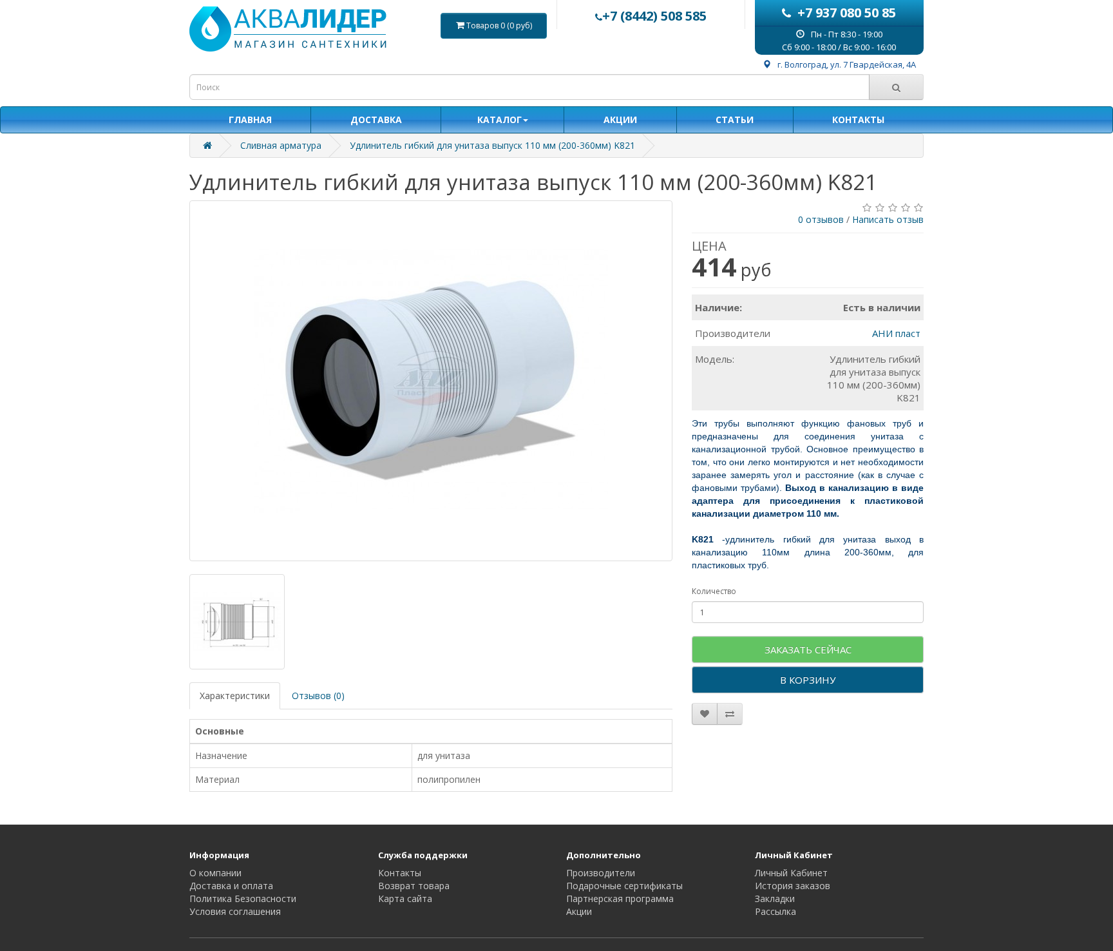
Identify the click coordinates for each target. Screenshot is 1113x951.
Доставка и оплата (231, 885)
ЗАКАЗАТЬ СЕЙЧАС (808, 649)
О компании (215, 873)
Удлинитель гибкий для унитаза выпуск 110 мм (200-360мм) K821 (492, 145)
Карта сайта (405, 898)
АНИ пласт (896, 333)
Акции (579, 911)
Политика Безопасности (242, 898)
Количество (714, 591)
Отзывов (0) (318, 695)
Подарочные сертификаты (624, 885)
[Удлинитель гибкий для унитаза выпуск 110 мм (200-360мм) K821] (430, 380)
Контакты (399, 873)
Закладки (775, 898)
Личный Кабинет (791, 873)
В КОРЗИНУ (807, 679)
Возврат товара (414, 885)
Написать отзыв (888, 219)
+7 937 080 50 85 (846, 12)
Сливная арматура (280, 145)
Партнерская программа (620, 898)
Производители (600, 873)
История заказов (792, 885)
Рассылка (775, 911)
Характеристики (235, 695)
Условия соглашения (235, 911)
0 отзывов (821, 219)
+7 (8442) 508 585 (654, 15)
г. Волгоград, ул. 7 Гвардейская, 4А (846, 64)
